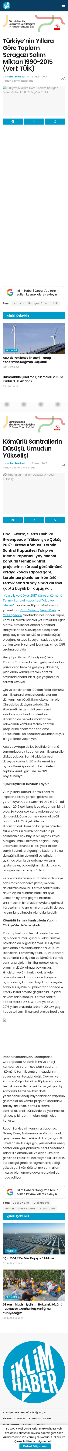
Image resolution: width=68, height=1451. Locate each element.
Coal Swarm (29, 610)
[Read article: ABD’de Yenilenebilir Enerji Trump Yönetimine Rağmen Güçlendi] (34, 338)
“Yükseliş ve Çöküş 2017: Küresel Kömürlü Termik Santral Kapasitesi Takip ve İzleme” (32, 600)
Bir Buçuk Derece (14, 1418)
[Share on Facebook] (13, 122)
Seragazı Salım (38, 303)
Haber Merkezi (15, 76)
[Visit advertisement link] (34, 26)
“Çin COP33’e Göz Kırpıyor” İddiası (28, 1258)
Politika (11, 1250)
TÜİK (56, 303)
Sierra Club (48, 610)
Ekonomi (11, 350)
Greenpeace (12, 615)
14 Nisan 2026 (12, 367)
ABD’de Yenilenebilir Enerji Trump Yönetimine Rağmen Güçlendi (27, 360)
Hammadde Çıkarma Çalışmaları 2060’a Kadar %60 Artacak (33, 379)
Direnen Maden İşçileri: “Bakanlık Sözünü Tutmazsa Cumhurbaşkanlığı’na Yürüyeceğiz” (32, 1308)
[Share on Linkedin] (34, 122)
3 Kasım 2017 (39, 76)
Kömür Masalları (40, 1418)
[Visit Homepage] (6, 5)
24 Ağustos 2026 (14, 1263)
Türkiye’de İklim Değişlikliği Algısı (24, 1412)
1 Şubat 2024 (11, 386)
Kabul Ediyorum (35, 1446)
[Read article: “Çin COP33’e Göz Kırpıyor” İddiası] (34, 1238)
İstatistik (18, 303)
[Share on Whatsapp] (55, 122)
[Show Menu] (63, 5)
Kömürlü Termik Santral (20, 1208)
